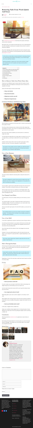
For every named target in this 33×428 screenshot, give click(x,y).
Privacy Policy (15, 410)
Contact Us (14, 408)
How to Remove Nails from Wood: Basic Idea (11, 69)
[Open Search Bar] (31, 4)
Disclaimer (14, 412)
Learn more (22, 17)
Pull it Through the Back (7, 75)
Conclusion (5, 78)
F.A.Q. (4, 76)
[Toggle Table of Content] (18, 68)
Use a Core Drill (6, 74)
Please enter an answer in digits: (8, 388)
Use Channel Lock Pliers (7, 73)
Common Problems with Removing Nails (10, 70)
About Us (14, 403)
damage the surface (7, 52)
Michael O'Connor (13, 343)
